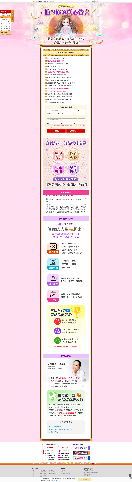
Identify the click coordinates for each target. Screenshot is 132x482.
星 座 (33, 471)
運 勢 (3, 23)
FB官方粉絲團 (43, 475)
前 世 (8, 26)
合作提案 (51, 470)
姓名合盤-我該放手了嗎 (50, 455)
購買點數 (54, 463)
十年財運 (8, 15)
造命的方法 (54, 432)
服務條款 (63, 471)
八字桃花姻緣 (47, 453)
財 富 (3, 28)
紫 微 (8, 19)
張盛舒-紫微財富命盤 (64, 459)
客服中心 (63, 470)
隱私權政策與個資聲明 (65, 473)
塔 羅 (8, 23)
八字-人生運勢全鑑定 (64, 453)
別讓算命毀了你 (56, 426)
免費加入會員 (91, 1)
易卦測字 (8, 28)
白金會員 (8, 30)
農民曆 (88, 463)
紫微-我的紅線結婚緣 (49, 450)
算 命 (33, 470)
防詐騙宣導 (51, 471)
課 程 (33, 476)
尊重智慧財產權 (52, 473)
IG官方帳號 (42, 476)
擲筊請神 (82, 463)
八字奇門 (8, 21)
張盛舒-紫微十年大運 (64, 457)
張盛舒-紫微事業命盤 (64, 450)
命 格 (3, 21)
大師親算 (41, 463)
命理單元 (34, 463)
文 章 (33, 473)
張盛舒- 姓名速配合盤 (49, 459)
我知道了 (84, 479)
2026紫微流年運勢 (64, 455)
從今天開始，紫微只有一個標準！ (61, 429)
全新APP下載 (43, 471)
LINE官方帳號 (43, 473)
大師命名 (48, 463)
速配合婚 (3, 26)
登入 (87, 1)
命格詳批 (3, 15)
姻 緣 (3, 25)
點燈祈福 (75, 463)
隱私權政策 (54, 480)
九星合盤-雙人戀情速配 (50, 457)
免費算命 (97, 463)
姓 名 (8, 25)
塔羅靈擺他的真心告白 (6, 34)
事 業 (3, 30)
